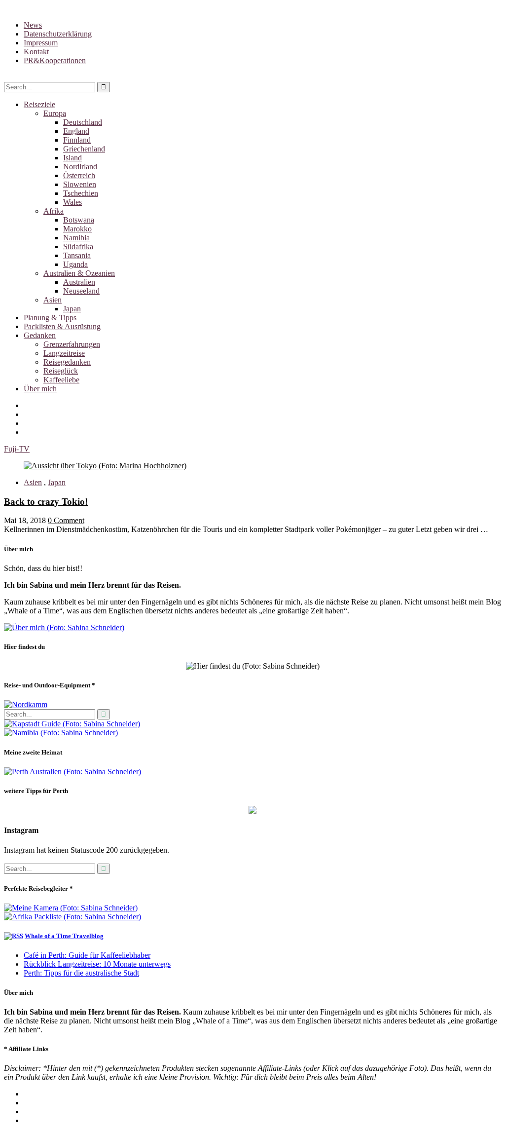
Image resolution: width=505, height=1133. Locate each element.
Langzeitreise (64, 353)
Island (72, 157)
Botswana (78, 220)
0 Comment (66, 520)
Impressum (41, 42)
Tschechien (80, 193)
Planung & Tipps (50, 317)
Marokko (77, 229)
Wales (72, 202)
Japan (72, 308)
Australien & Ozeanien (79, 273)
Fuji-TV (17, 449)
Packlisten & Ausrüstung (62, 326)
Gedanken (40, 335)
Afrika (53, 211)
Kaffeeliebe (61, 380)
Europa (54, 113)
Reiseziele (39, 104)
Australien (79, 282)
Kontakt (36, 51)
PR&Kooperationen (55, 60)
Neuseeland (81, 291)
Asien (52, 300)
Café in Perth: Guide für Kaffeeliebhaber (87, 955)
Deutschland (82, 122)
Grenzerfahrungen (71, 344)
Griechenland (84, 149)
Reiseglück (60, 371)
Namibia (76, 237)
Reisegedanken (67, 362)
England (76, 131)
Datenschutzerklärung (58, 34)
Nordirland (80, 166)
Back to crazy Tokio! (46, 501)
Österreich (79, 175)
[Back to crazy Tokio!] (105, 465)
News (33, 25)
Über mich (40, 388)
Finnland (77, 140)
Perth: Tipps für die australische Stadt (81, 973)
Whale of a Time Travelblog (64, 936)
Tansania (77, 255)
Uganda (75, 264)
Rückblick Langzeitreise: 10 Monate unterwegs (97, 964)
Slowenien (79, 184)
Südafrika (78, 246)
